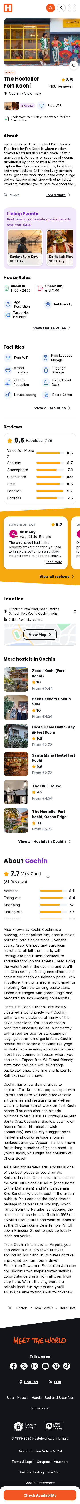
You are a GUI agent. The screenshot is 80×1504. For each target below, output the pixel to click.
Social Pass (39, 1408)
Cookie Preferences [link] (40, 1483)
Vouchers (61, 1462)
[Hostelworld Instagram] (34, 1366)
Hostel (9, 72)
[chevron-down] (48, 877)
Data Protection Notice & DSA (40, 1451)
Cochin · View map (25, 93)
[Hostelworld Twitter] (24, 1366)
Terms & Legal (22, 1462)
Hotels (36, 1397)
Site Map (54, 1472)
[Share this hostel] (73, 65)
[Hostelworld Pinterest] (56, 1366)
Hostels (22, 1397)
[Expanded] (9, 1308)
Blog (10, 1397)
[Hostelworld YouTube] (45, 1366)
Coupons (43, 1462)
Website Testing (31, 1472)
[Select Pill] (50, 8)
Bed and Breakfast (59, 1397)
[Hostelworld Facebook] (13, 1366)
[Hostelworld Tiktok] (66, 1366)
